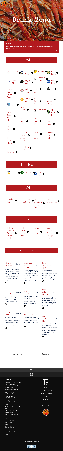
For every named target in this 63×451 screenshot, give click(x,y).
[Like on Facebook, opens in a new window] (6, 404)
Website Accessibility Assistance (31, 441)
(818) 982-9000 (9, 387)
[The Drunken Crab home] (5, 3)
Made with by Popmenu (19, 370)
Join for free (51, 51)
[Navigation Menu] (61, 2)
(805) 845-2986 (9, 412)
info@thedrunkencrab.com (11, 389)
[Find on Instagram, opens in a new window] (31, 375)
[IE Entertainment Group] (46, 382)
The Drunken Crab (46, 412)
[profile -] (57, 2)
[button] (11, 72)
